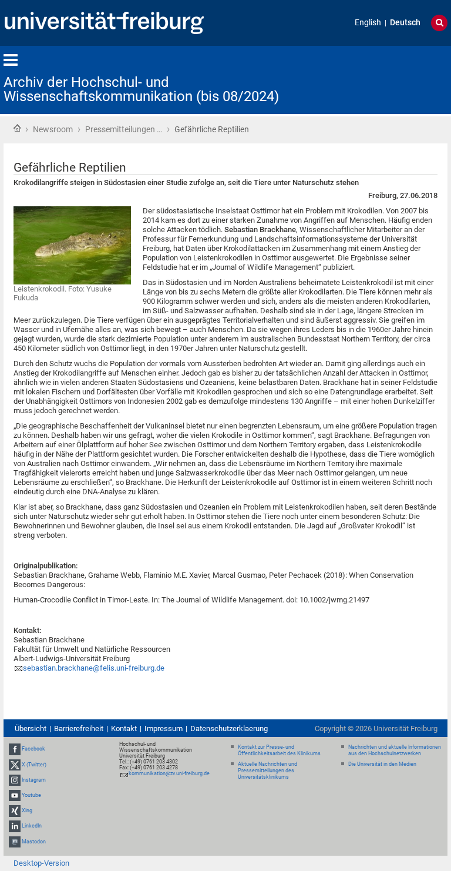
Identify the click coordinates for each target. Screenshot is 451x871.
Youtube (31, 795)
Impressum (163, 728)
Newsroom (53, 129)
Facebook (33, 749)
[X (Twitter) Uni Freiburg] (15, 765)
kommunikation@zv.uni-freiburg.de (169, 773)
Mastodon (34, 842)
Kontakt (124, 728)
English (368, 23)
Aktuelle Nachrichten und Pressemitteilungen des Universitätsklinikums (267, 770)
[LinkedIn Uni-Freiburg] (15, 826)
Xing (27, 810)
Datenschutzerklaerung (229, 728)
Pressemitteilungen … (123, 129)
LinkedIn (32, 826)
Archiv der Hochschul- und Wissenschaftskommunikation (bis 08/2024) (141, 89)
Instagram (34, 780)
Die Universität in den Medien (382, 764)
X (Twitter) (34, 765)
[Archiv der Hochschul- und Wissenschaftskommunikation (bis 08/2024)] (389, 79)
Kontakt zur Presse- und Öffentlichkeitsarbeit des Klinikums (279, 750)
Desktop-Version (41, 863)
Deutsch (405, 23)
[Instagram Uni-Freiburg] (15, 780)
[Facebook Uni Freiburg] (15, 749)
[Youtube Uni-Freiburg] (15, 795)
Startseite (17, 128)
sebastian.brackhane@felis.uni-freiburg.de (93, 668)
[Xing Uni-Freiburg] (15, 810)
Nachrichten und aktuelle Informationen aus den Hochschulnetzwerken (394, 750)
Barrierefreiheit (78, 728)
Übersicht (30, 728)
